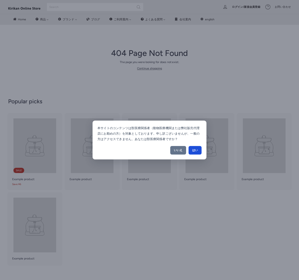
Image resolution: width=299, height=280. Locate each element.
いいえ (178, 150)
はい (195, 150)
